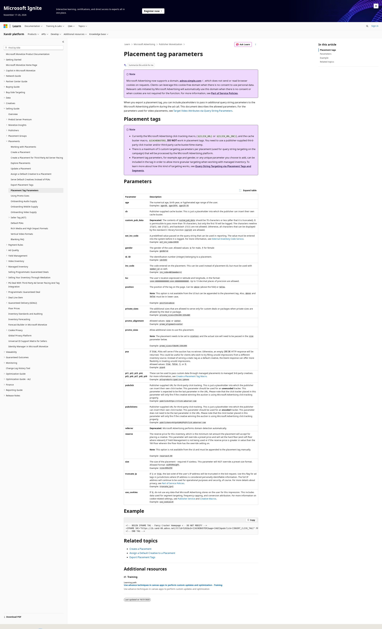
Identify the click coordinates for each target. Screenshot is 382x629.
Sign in (374, 25)
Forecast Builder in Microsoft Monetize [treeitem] (27, 324)
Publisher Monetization (170, 44)
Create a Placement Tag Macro (191, 376)
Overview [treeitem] (13, 114)
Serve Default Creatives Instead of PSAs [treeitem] (30, 179)
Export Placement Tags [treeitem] (22, 184)
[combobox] (33, 47)
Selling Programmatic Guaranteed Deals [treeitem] (28, 272)
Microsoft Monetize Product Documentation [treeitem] (28, 54)
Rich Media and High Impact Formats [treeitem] (29, 228)
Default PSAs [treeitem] (17, 223)
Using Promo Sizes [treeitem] (20, 195)
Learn (127, 44)
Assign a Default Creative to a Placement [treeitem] (31, 174)
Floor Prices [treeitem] (14, 308)
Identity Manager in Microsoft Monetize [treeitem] (28, 346)
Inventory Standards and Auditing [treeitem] (25, 313)
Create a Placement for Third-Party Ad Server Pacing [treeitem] (37, 157)
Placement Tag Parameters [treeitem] (24, 190)
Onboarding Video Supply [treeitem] (24, 212)
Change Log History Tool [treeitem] (18, 368)
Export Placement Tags (142, 557)
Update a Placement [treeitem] (21, 168)
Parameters (325, 53)
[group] (191, 528)
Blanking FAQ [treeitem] (17, 239)
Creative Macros (208, 498)
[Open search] (367, 26)
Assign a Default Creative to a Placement (152, 553)
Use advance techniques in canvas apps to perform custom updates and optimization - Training (173, 585)
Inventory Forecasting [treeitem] (19, 319)
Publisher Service (186, 498)
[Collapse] (63, 41)
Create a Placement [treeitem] (20, 152)
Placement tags (328, 49)
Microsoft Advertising (144, 44)
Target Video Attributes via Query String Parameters (202, 110)
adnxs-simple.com (190, 80)
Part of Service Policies (224, 93)
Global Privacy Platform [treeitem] (19, 335)
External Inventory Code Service (228, 238)
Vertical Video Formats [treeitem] (22, 233)
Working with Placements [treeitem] (23, 146)
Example (324, 57)
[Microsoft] (5, 26)
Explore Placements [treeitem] (20, 163)
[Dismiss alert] (376, 6)
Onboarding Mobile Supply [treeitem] (24, 206)
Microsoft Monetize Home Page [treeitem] (21, 65)
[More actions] (255, 44)
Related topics (327, 61)
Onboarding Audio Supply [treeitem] (24, 201)
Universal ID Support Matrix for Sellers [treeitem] (27, 341)
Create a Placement (140, 549)
